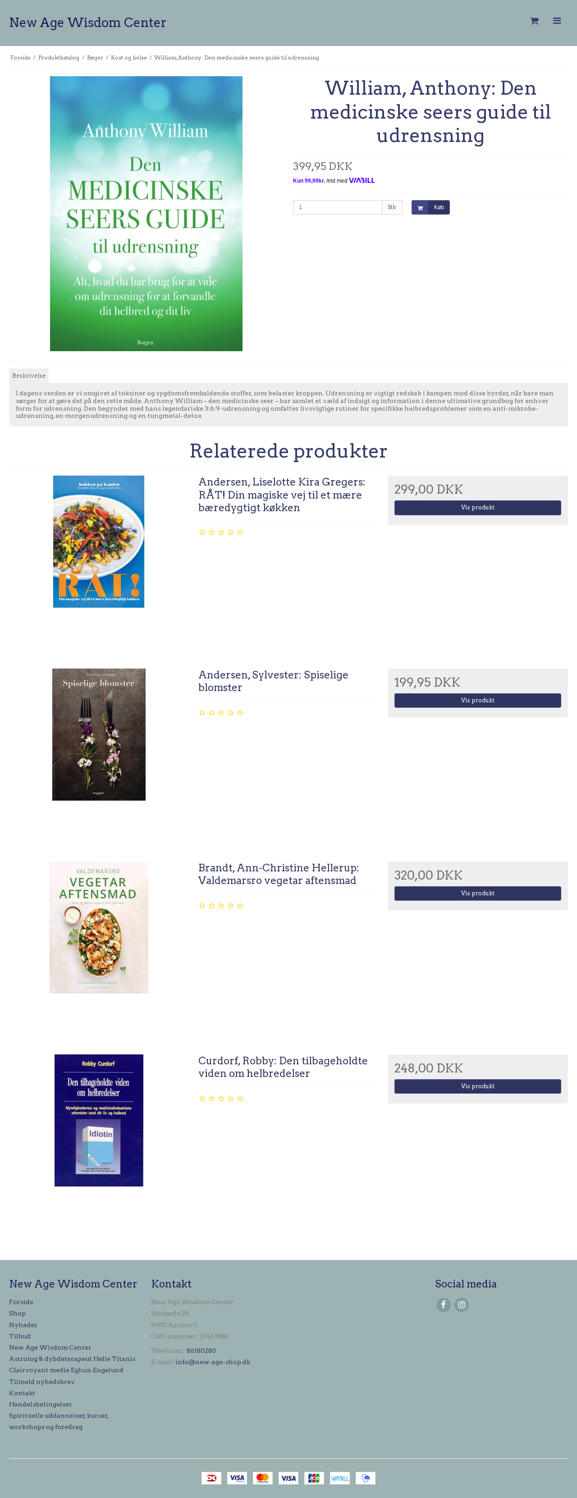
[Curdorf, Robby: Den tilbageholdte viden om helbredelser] (99, 1144)
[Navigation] (556, 21)
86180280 (201, 1350)
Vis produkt (478, 507)
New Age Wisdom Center (88, 22)
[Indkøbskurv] (534, 21)
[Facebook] (443, 1304)
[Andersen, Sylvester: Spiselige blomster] (99, 759)
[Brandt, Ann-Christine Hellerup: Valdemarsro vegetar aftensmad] (99, 951)
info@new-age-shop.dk (212, 1361)
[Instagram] (461, 1304)
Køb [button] (439, 207)
